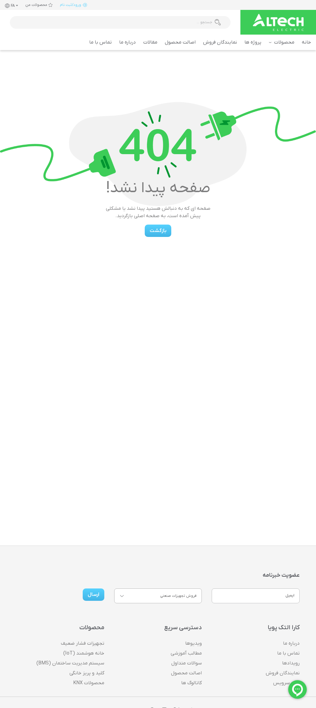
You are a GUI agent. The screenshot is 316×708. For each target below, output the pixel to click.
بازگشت (158, 231)
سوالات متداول (186, 663)
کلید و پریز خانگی (86, 673)
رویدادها (291, 663)
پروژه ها (252, 42)
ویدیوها (193, 643)
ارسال (93, 595)
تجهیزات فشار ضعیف (82, 643)
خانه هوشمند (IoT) (83, 653)
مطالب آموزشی (186, 653)
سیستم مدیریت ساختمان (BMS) (70, 663)
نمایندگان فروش (220, 42)
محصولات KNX (88, 683)
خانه (306, 42)
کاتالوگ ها (191, 683)
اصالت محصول (180, 42)
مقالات (150, 42)
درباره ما (127, 42)
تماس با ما (100, 42)
